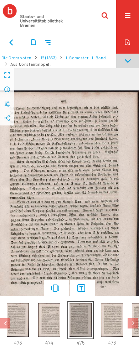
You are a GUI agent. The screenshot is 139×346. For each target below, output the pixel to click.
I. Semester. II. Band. (86, 57)
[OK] (104, 15)
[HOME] (32, 15)
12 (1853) (49, 57)
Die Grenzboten (16, 57)
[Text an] (82, 288)
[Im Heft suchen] (127, 42)
